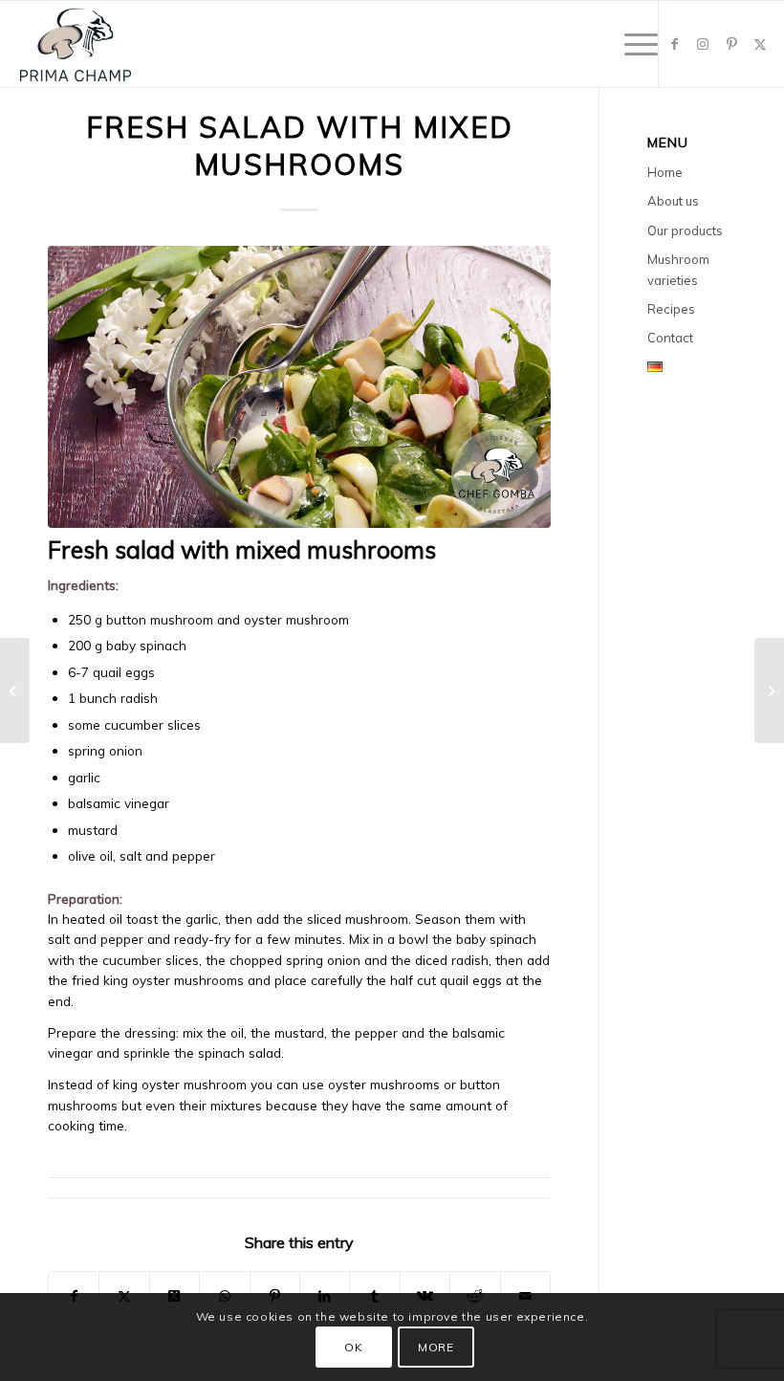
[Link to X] (760, 44)
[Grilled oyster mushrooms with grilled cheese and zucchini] (769, 690)
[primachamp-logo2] (76, 44)
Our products (685, 230)
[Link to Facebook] (674, 44)
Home (665, 172)
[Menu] (631, 44)
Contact (670, 337)
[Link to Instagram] (702, 44)
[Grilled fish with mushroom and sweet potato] (15, 690)
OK (353, 1347)
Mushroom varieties (678, 269)
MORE (435, 1347)
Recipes (671, 309)
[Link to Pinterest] (731, 44)
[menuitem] (631, 44)
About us (673, 200)
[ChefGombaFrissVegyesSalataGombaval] (299, 387)
